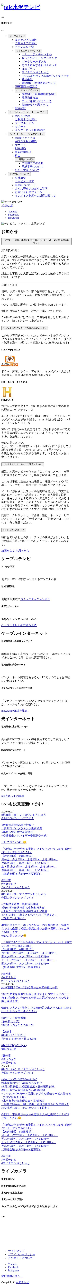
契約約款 (20, 108)
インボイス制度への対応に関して (35, 195)
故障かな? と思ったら (35, 104)
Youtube (12, 211)
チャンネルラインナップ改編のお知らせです (25, 328)
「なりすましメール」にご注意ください (22, 464)
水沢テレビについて (19, 174)
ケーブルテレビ (17, 36)
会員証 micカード (25, 185)
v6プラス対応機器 (26, 141)
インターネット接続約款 (30, 130)
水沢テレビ (22, 1282)
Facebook (13, 214)
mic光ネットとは (25, 137)
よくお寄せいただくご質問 (31, 188)
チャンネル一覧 (24, 46)
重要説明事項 (23, 152)
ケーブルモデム (24, 123)
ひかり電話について (27, 170)
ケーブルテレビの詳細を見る (19, 625)
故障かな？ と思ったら (15, 550)
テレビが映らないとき (14, 530)
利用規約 (20, 148)
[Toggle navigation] (2, 17)
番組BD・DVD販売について (39, 82)
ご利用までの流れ (26, 43)
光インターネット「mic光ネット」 (27, 134)
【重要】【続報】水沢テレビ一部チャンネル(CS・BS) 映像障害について (36, 241)
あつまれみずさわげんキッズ (39, 65)
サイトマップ (16, 1250)
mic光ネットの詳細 (12, 796)
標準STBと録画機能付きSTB (39, 94)
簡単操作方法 (30, 97)
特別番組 (27, 79)
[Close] (2, 30)
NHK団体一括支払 (26, 86)
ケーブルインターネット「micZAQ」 (28, 112)
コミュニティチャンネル (28, 50)
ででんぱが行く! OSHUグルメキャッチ (45, 75)
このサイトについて (20, 1258)
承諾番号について (32, 166)
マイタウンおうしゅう (35, 72)
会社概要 (20, 177)
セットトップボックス (27, 90)
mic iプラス (28, 68)
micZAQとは (22, 115)
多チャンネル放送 (26, 39)
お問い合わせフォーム (28, 192)
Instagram (13, 217)
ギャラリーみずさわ (34, 61)
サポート (20, 126)
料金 (17, 155)
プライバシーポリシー (21, 1254)
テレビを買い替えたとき (37, 101)
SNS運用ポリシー (12, 1276)
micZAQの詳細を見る (14, 710)
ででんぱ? (7, 205)
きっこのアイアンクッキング (39, 58)
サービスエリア (24, 181)
